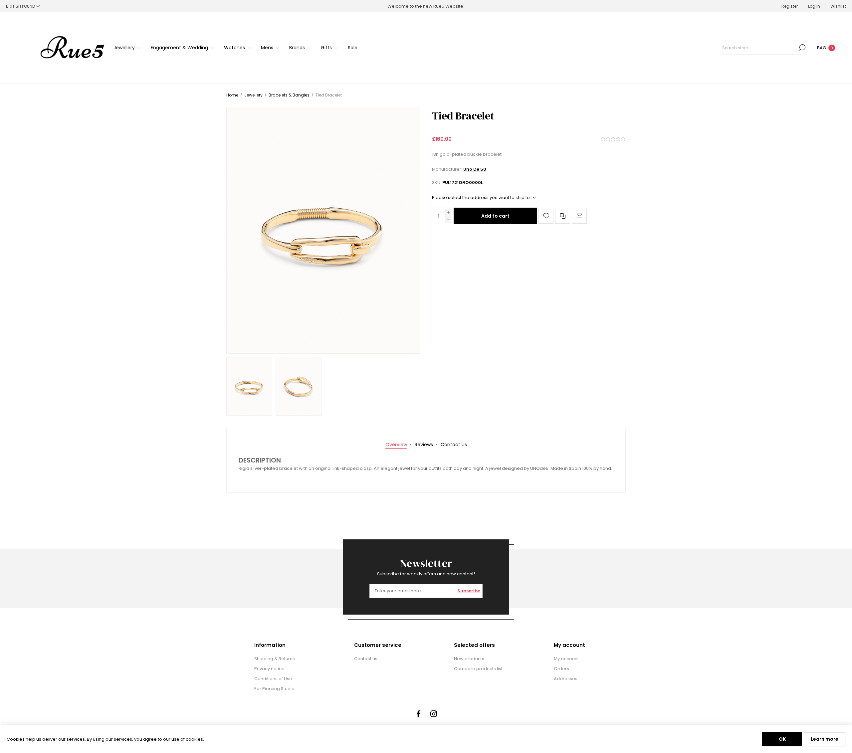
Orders (561, 668)
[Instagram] (433, 713)
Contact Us (454, 444)
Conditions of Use (273, 678)
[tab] (396, 444)
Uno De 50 (474, 169)
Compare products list (478, 668)
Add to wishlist (545, 216)
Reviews (424, 444)
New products (469, 659)
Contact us (365, 659)
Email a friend (579, 216)
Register (789, 6)
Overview (396, 444)
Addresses (565, 678)
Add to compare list (562, 216)
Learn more (824, 739)
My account (566, 659)
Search (802, 47)
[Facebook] (418, 713)
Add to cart (495, 216)
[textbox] (759, 47)
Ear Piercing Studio (274, 688)
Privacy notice (269, 668)
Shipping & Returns (274, 659)
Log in (814, 6)
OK (782, 739)
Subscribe (468, 591)
